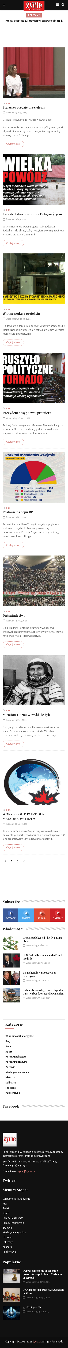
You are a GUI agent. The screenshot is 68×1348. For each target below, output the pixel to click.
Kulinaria (10, 1082)
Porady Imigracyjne (16, 1061)
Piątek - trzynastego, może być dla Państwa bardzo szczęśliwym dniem (43, 991)
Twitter (26, 918)
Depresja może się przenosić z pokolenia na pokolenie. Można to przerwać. (42, 1274)
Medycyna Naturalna (17, 1072)
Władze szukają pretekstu (21, 313)
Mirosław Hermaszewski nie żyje (27, 715)
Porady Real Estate (16, 1056)
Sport (8, 1051)
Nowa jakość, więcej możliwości (34, 20)
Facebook (11, 918)
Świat (8, 1046)
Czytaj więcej (13, 143)
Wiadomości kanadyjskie (19, 1036)
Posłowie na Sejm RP (18, 512)
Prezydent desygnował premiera (27, 413)
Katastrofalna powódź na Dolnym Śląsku (32, 214)
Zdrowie (10, 1067)
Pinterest (58, 918)
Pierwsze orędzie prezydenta (24, 107)
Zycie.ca (36, 1341)
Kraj (7, 1041)
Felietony (10, 1087)
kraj (9, 103)
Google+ (41, 918)
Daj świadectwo (14, 615)
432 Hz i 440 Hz (32, 1307)
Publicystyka (12, 1092)
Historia (10, 1077)
